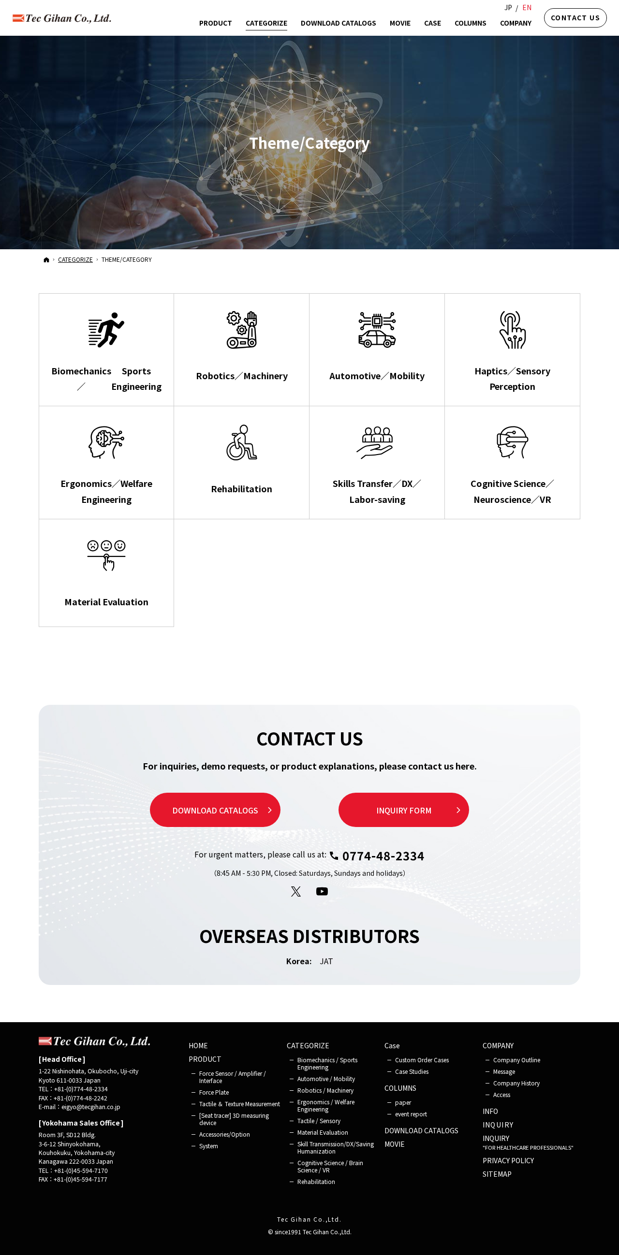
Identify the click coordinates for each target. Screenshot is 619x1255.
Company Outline (516, 1059)
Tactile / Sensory (318, 1120)
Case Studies (411, 1071)
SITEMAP (497, 1174)
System (208, 1145)
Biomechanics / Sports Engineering (327, 1063)
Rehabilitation (316, 1181)
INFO (490, 1111)
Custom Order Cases (422, 1059)
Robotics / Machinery (325, 1090)
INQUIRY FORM (404, 810)
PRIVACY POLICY (508, 1160)
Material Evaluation (322, 1132)
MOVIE (394, 1144)
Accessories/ (224, 1134)
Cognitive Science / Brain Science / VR (330, 1166)
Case (392, 1045)
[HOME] (46, 259)
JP (508, 7)
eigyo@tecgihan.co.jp (90, 1106)
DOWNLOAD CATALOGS (215, 810)
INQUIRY (528, 1142)
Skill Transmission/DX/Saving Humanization (335, 1147)
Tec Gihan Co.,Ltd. (309, 1219)
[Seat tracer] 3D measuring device (234, 1119)
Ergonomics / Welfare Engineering (325, 1105)
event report (411, 1113)
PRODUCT (205, 1059)
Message (504, 1071)
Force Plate (214, 1092)
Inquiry (498, 1125)
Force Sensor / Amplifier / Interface (232, 1077)
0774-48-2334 (383, 855)
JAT (326, 961)
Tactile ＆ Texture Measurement (239, 1103)
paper (403, 1102)
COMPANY (498, 1045)
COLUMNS (400, 1088)
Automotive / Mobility (326, 1078)
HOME (198, 1045)
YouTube (322, 891)
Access (501, 1094)
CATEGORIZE (308, 1045)
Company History (516, 1082)
